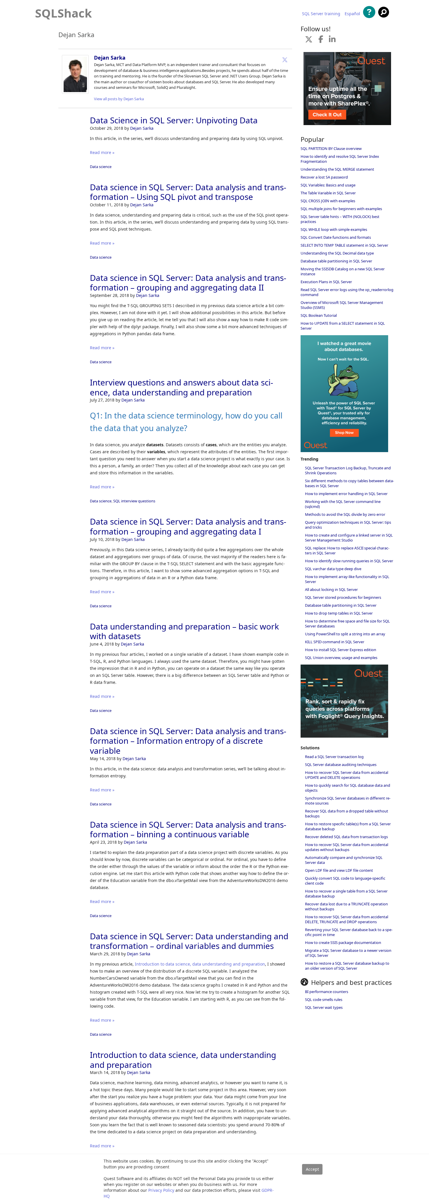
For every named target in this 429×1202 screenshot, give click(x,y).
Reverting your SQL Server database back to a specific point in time (349, 932)
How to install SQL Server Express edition (340, 649)
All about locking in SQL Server (331, 589)
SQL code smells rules (323, 999)
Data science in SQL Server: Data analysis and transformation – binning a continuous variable (188, 829)
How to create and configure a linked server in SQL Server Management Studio (349, 537)
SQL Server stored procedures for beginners (343, 597)
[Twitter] (284, 59)
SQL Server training (321, 14)
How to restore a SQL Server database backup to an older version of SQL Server (347, 966)
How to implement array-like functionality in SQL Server (347, 579)
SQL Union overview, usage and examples (341, 657)
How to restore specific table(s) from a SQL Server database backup (348, 826)
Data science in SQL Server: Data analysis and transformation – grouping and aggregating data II (188, 282)
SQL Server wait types (324, 1007)
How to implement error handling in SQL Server (346, 493)
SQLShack (63, 13)
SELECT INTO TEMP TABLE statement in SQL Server (344, 245)
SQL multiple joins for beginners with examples (341, 208)
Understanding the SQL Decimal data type (337, 253)
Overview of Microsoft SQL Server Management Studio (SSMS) (342, 305)
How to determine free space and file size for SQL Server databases (347, 623)
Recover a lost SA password (324, 177)
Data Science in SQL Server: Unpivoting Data (174, 120)
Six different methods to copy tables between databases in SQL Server (349, 483)
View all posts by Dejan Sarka (119, 98)
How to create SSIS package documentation (343, 942)
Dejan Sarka (109, 57)
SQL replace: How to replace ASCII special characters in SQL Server (347, 550)
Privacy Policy (161, 1190)
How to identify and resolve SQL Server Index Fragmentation (340, 159)
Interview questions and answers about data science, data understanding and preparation (181, 387)
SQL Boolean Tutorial (319, 315)
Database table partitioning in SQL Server (336, 261)
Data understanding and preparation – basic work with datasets (184, 631)
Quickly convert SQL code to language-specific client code (345, 881)
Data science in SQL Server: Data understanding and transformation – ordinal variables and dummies (189, 941)
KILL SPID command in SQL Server (334, 641)
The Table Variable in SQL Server (328, 193)
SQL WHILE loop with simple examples (334, 229)
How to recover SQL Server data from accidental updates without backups (346, 847)
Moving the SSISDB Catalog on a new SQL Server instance (343, 271)
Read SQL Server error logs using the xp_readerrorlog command (347, 292)
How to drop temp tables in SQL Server (339, 613)
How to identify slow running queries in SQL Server (349, 560)
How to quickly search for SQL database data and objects (347, 788)
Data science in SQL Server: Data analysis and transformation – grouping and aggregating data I (188, 526)
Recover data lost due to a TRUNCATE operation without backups (346, 906)
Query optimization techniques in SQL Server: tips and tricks (348, 525)
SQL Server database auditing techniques (340, 764)
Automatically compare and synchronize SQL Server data (344, 860)
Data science (100, 166)
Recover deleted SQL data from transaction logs (346, 836)
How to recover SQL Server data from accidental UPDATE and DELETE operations (346, 775)
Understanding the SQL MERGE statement (337, 169)
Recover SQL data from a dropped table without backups (346, 813)
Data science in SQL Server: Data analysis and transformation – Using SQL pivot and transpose (188, 192)
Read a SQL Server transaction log (334, 756)
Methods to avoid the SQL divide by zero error (345, 514)
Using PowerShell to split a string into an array (345, 634)
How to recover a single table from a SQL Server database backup (346, 893)
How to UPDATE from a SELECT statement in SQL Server (343, 326)
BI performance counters (326, 991)
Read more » (102, 152)
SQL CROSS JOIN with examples (328, 200)
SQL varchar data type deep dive (333, 568)
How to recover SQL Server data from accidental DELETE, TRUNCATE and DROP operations (346, 919)
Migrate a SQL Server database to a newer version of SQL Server (348, 953)
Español (352, 14)
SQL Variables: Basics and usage (328, 185)
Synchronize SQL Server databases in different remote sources (347, 800)
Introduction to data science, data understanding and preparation (200, 964)
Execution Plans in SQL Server (326, 281)
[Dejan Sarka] (75, 92)
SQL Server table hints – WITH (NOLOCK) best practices (340, 219)
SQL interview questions (134, 501)
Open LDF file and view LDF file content (339, 870)
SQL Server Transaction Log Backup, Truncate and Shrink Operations (348, 470)
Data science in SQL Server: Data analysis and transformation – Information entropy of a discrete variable (188, 740)
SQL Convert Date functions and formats (336, 237)
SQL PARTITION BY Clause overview (331, 148)
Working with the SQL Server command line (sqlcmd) (343, 504)
